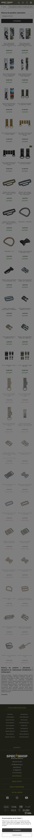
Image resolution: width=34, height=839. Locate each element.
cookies (18, 822)
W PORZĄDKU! (17, 830)
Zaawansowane (17, 835)
